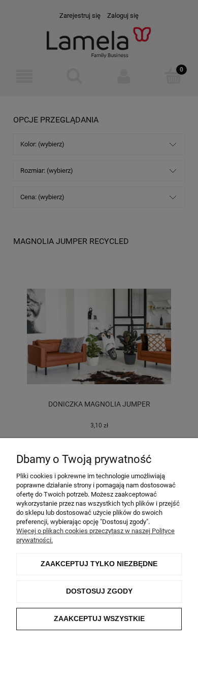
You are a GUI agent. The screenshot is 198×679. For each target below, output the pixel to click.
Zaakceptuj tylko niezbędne (99, 564)
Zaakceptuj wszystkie (99, 618)
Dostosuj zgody (99, 591)
